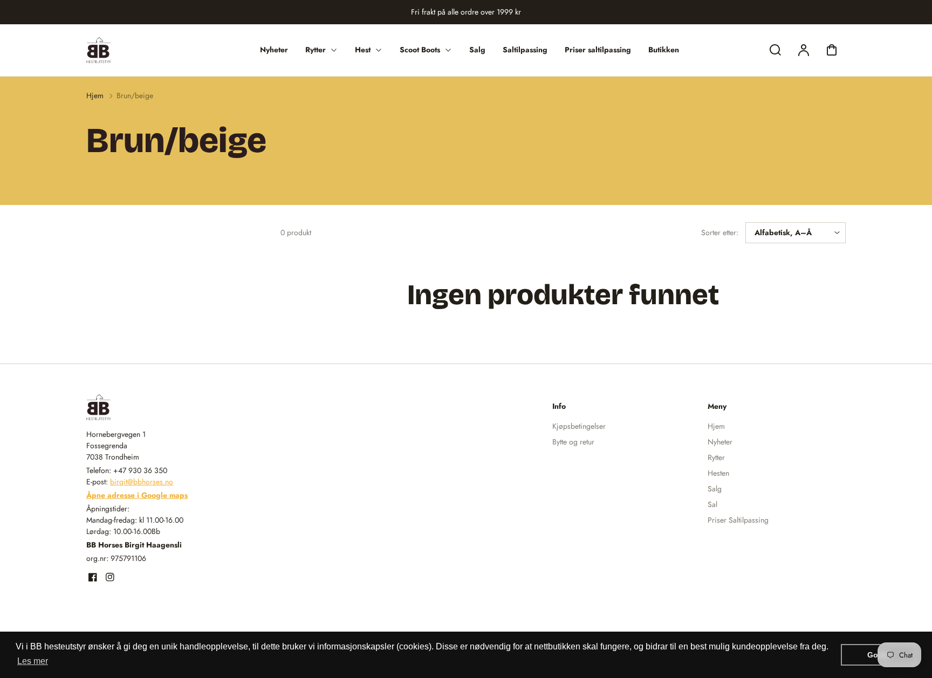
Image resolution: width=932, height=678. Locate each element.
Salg (715, 488)
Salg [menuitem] (477, 49)
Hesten (718, 473)
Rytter (716, 457)
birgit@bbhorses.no (141, 481)
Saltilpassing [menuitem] (525, 49)
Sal (712, 504)
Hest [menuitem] (363, 49)
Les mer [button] (32, 661)
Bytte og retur (573, 441)
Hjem (95, 95)
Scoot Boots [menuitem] (420, 49)
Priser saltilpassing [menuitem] (598, 49)
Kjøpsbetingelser (579, 426)
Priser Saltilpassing (738, 520)
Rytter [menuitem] (315, 49)
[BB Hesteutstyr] (153, 407)
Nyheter (720, 441)
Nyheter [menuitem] (274, 49)
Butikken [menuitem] (663, 49)
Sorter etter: (719, 232)
